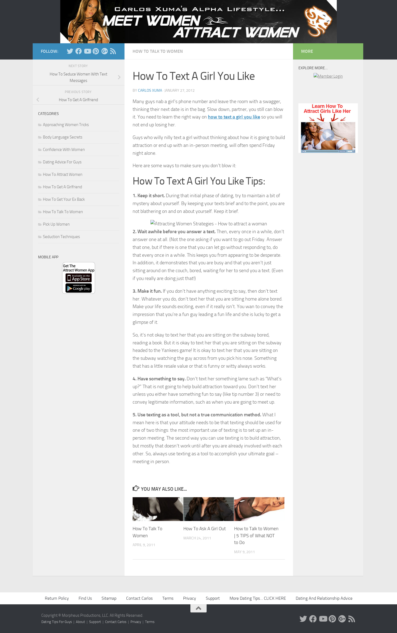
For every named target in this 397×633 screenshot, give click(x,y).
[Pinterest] (96, 51)
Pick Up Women (56, 224)
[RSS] (113, 51)
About (80, 622)
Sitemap (109, 598)
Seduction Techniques (61, 236)
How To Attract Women (62, 174)
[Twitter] (70, 51)
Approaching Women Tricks (66, 124)
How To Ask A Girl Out (204, 528)
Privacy (189, 598)
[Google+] (104, 51)
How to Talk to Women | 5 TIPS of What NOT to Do (256, 535)
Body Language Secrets (62, 137)
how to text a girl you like (234, 117)
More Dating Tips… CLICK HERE (258, 598)
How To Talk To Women (158, 51)
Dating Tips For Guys (56, 622)
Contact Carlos (139, 598)
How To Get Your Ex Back (64, 199)
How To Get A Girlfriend (62, 186)
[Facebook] (78, 51)
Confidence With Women (64, 149)
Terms (167, 598)
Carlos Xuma (150, 90)
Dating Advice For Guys (62, 162)
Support (213, 598)
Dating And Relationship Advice (324, 598)
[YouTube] (87, 51)
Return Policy (57, 598)
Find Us (85, 598)
